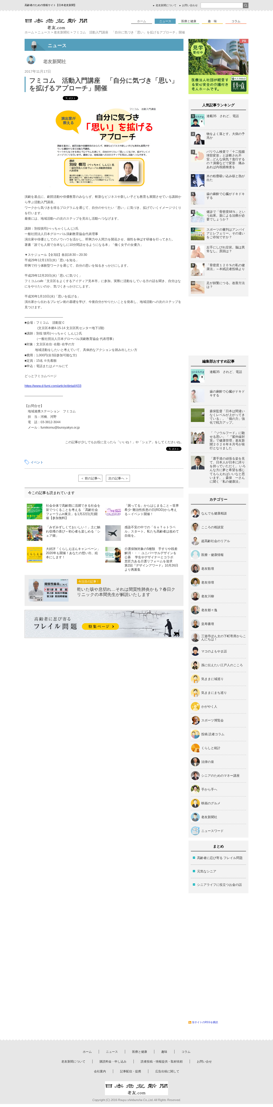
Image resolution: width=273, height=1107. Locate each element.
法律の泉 (207, 761)
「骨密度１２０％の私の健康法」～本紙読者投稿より (225, 267)
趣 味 (212, 21)
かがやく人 (209, 706)
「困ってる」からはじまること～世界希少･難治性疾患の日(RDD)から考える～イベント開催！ (152, 510)
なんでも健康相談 (214, 513)
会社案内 (100, 1071)
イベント (37, 462)
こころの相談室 (212, 527)
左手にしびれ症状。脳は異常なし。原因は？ (225, 249)
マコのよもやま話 (214, 651)
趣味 (164, 1051)
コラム (235, 21)
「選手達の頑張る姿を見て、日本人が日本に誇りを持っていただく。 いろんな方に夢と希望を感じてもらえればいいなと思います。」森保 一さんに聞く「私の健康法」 (228, 470)
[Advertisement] (65, 673)
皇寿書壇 (207, 624)
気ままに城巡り (212, 679)
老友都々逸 (209, 610)
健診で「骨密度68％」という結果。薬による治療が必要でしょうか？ (225, 215)
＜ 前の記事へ (91, 478)
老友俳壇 (207, 582)
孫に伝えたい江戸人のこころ (222, 665)
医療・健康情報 (212, 555)
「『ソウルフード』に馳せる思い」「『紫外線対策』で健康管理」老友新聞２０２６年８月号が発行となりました (227, 440)
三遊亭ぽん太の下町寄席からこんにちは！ (223, 638)
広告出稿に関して (167, 1071)
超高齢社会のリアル (215, 541)
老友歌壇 (207, 568)
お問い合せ (204, 1061)
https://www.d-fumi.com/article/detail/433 (53, 386)
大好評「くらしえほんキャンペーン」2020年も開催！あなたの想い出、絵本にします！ (73, 553)
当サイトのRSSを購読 (205, 1022)
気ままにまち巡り (214, 692)
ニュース (165, 21)
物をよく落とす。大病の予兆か (225, 135)
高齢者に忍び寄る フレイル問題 (220, 858)
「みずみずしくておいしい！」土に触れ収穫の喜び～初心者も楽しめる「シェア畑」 (73, 531)
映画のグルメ (210, 803)
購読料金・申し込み (113, 1061)
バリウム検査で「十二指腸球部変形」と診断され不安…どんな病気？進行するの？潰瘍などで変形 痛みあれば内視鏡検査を (225, 159)
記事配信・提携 (130, 1071)
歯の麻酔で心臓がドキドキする (225, 195)
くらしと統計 (210, 748)
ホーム (141, 21)
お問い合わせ (190, 5)
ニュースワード (212, 831)
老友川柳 (207, 596)
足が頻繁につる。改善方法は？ (225, 284)
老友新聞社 (54, 61)
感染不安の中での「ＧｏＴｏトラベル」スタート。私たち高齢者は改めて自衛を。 (152, 531)
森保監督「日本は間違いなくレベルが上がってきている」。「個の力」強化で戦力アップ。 (227, 416)
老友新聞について (166, 5)
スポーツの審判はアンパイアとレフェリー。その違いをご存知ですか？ (225, 233)
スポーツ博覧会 (212, 720)
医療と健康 (188, 21)
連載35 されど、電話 (222, 116)
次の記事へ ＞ (118, 478)
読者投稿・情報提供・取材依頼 (162, 1061)
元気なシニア (206, 871)
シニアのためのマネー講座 (220, 775)
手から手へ (209, 789)
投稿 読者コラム (212, 734)
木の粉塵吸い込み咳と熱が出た (225, 178)
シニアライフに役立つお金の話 (219, 884)
